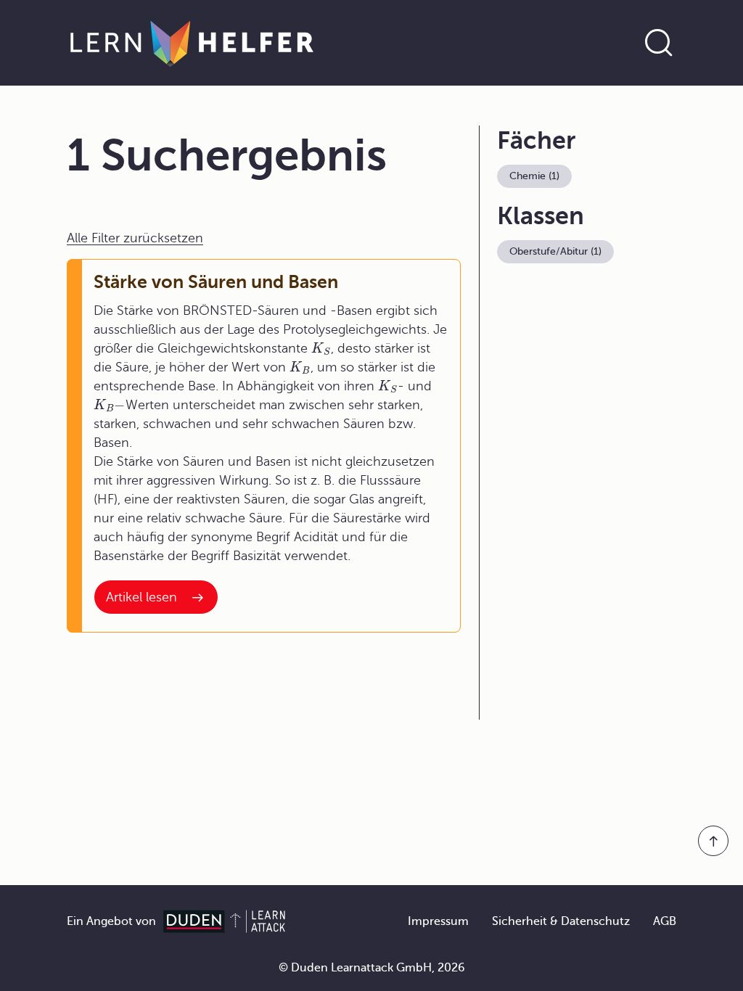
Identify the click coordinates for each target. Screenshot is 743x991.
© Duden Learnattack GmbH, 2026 (372, 967)
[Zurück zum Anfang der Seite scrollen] (713, 841)
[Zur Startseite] (192, 43)
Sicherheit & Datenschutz (561, 921)
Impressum (438, 921)
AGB (664, 921)
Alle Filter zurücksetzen (135, 238)
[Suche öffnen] (658, 42)
